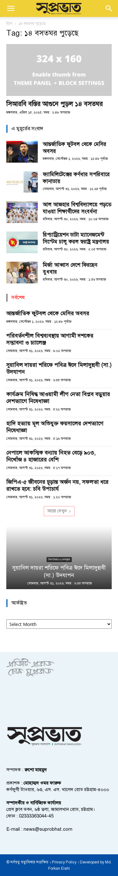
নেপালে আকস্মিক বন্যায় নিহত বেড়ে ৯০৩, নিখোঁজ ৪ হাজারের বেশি (51, 456)
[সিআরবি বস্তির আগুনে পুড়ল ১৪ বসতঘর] (59, 70)
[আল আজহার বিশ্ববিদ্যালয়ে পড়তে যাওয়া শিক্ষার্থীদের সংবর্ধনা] (22, 212)
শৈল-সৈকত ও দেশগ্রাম (59, 559)
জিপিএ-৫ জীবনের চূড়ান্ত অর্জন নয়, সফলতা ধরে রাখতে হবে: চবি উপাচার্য (57, 485)
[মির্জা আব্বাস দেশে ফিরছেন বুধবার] (22, 272)
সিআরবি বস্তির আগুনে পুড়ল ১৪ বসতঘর (54, 104)
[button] (11, 8)
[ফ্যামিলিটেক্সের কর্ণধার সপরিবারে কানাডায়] (22, 182)
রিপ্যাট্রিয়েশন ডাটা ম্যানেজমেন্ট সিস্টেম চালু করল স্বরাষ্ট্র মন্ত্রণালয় (76, 238)
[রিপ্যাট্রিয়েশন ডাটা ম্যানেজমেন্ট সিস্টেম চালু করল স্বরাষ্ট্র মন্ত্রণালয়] (22, 242)
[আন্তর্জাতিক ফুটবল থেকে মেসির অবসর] (22, 152)
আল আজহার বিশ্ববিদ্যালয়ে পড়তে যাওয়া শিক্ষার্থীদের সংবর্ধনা (77, 208)
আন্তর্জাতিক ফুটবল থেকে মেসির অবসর (47, 313)
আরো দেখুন (57, 511)
